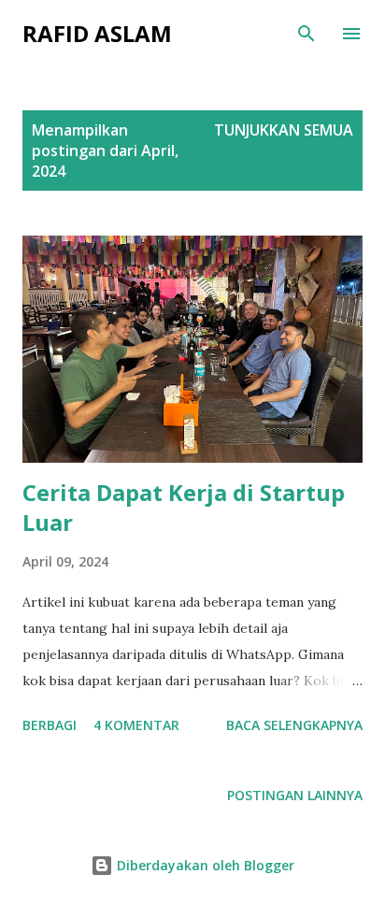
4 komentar (136, 725)
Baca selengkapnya (294, 725)
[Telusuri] (306, 33)
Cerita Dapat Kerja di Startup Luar (183, 507)
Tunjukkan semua (283, 130)
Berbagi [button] (49, 725)
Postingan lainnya (295, 795)
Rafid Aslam (97, 33)
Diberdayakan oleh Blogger (203, 865)
